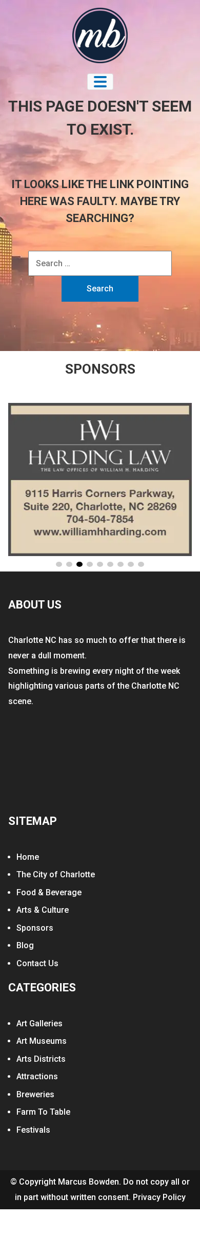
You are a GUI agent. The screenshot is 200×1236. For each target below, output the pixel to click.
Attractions (37, 1076)
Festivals (33, 1130)
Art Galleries (39, 1023)
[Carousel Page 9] (141, 564)
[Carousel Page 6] (110, 564)
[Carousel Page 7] (120, 564)
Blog (25, 945)
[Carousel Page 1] (59, 564)
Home (27, 857)
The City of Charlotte (55, 874)
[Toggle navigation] (100, 81)
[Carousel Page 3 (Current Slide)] (79, 564)
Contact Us (37, 963)
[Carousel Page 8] (131, 564)
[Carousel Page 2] (69, 564)
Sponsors (34, 928)
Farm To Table (43, 1112)
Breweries (35, 1094)
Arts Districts (41, 1059)
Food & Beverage (49, 892)
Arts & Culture (42, 910)
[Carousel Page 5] (100, 564)
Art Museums (41, 1041)
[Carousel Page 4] (90, 564)
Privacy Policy (159, 1197)
